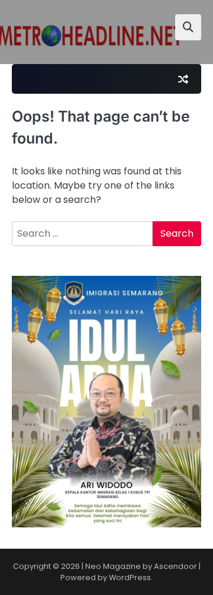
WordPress (130, 577)
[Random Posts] (183, 79)
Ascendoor (175, 566)
